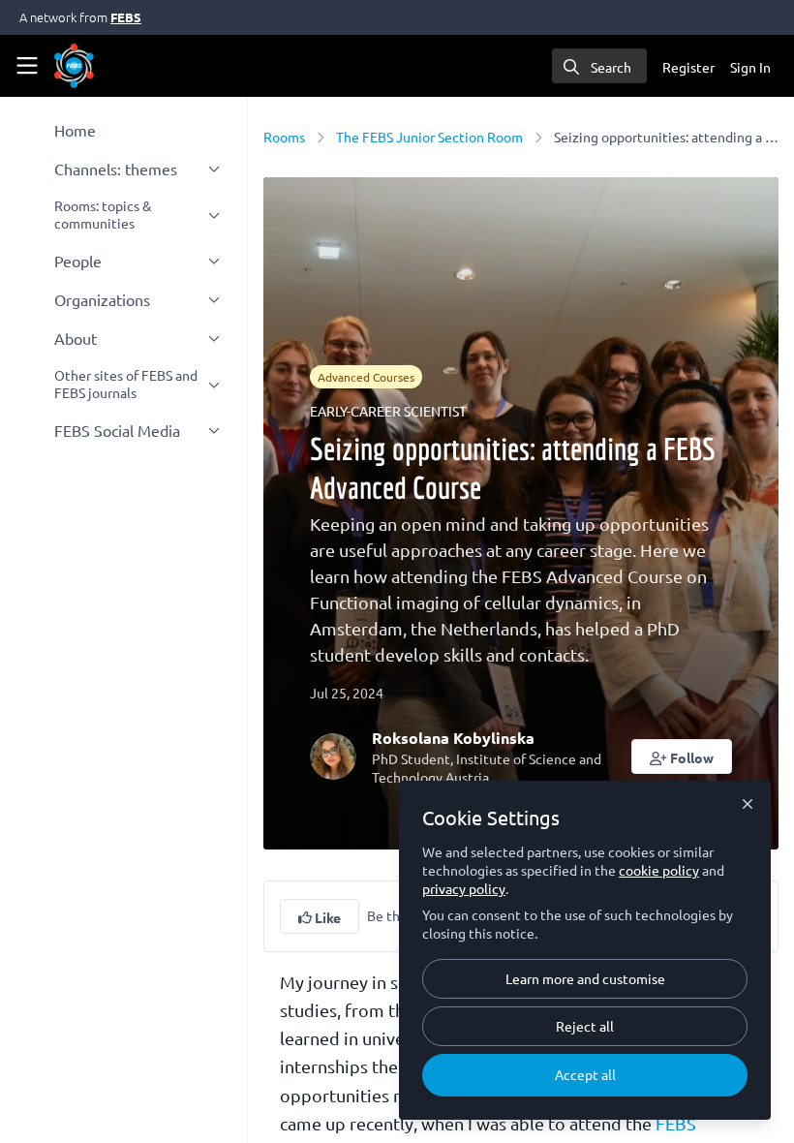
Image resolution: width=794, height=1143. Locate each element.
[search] (599, 65)
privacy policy (463, 888)
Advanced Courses (366, 377)
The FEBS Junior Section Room (429, 136)
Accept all (585, 1074)
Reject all (585, 1026)
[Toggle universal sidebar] (27, 66)
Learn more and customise (585, 978)
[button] (682, 756)
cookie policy (659, 870)
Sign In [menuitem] (750, 67)
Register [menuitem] (688, 67)
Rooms (284, 136)
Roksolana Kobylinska (453, 737)
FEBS (125, 17)
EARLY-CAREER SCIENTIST (388, 410)
